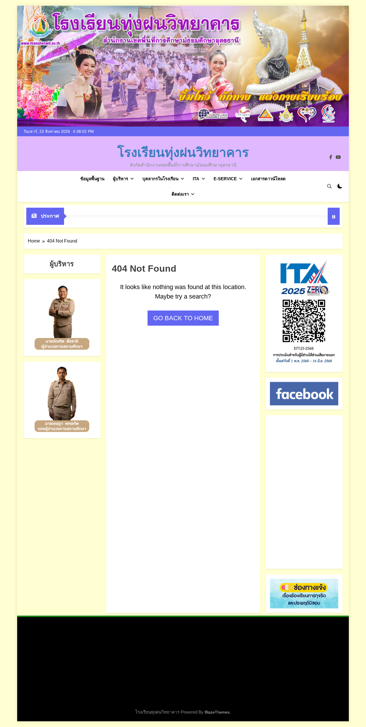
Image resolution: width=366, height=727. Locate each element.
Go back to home (183, 318)
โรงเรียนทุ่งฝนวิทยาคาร (183, 152)
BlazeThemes (217, 712)
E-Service (225, 178)
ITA (196, 178)
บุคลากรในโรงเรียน (160, 178)
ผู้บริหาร (120, 178)
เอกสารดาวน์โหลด (268, 178)
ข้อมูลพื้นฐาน (92, 178)
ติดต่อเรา (180, 194)
